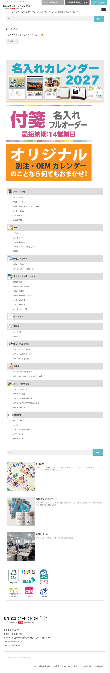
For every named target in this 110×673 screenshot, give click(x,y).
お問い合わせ (99, 2)
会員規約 (99, 666)
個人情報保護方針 (42, 666)
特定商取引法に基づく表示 (66, 666)
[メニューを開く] (103, 9)
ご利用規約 (86, 666)
